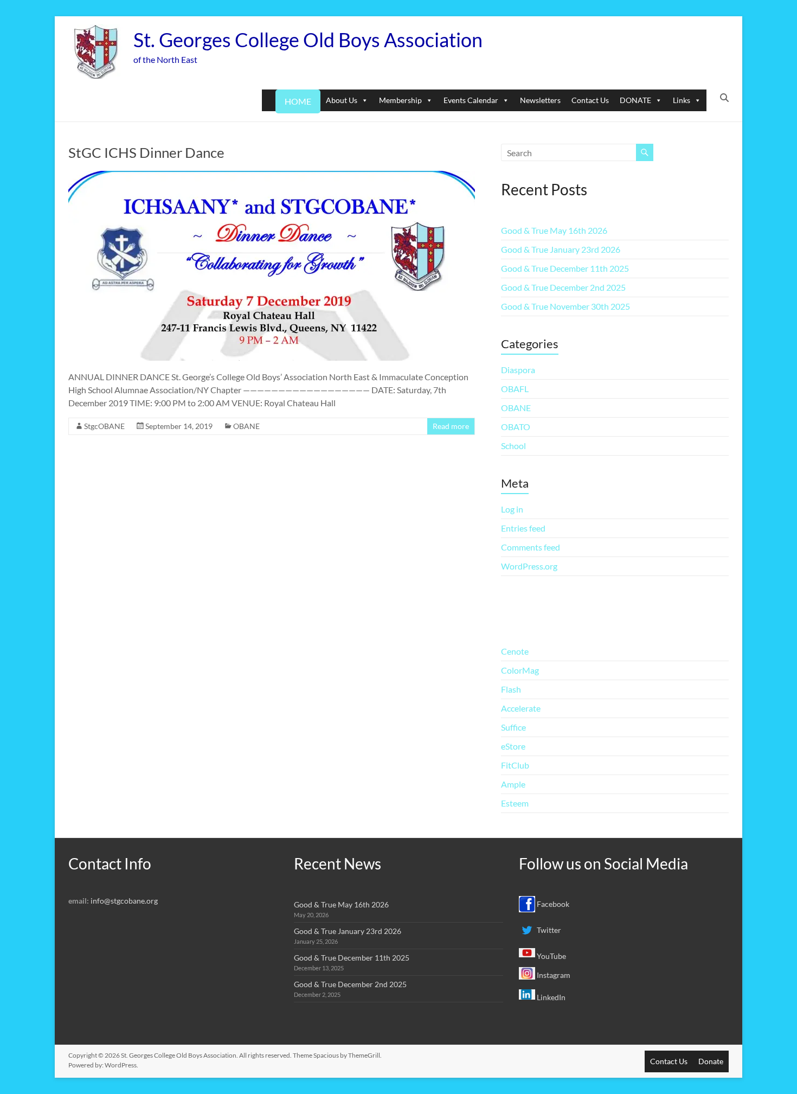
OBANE (246, 426)
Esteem (515, 803)
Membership (400, 100)
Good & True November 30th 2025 (565, 306)
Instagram (552, 975)
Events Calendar (471, 100)
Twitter (548, 930)
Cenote (515, 651)
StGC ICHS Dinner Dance (146, 152)
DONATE (635, 100)
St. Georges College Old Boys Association (308, 40)
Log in (512, 509)
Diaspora (518, 369)
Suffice (513, 727)
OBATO (515, 426)
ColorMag (520, 670)
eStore (513, 746)
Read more (451, 426)
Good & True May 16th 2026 (554, 230)
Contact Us (590, 100)
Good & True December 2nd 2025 (563, 287)
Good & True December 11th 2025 (565, 268)
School (513, 445)
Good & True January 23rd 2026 (560, 249)
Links (681, 100)
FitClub (515, 765)
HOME (298, 101)
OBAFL (515, 388)
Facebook (552, 904)
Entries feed (523, 528)
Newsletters (540, 100)
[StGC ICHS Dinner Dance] (271, 176)
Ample (513, 784)
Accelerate (521, 708)
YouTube (550, 956)
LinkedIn (550, 997)
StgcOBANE (104, 426)
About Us (341, 100)
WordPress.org (529, 566)
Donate (710, 1061)
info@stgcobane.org (124, 900)
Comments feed (530, 547)
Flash (511, 689)
